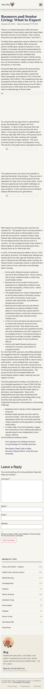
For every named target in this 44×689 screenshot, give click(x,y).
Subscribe (37, 686)
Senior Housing (23, 24)
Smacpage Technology (21, 682)
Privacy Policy (12, 686)
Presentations (25, 686)
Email (4, 515)
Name (4, 506)
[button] (40, 4)
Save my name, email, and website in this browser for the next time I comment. (20, 534)
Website (4, 523)
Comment (5, 479)
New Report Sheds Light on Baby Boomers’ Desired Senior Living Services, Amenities (21, 451)
